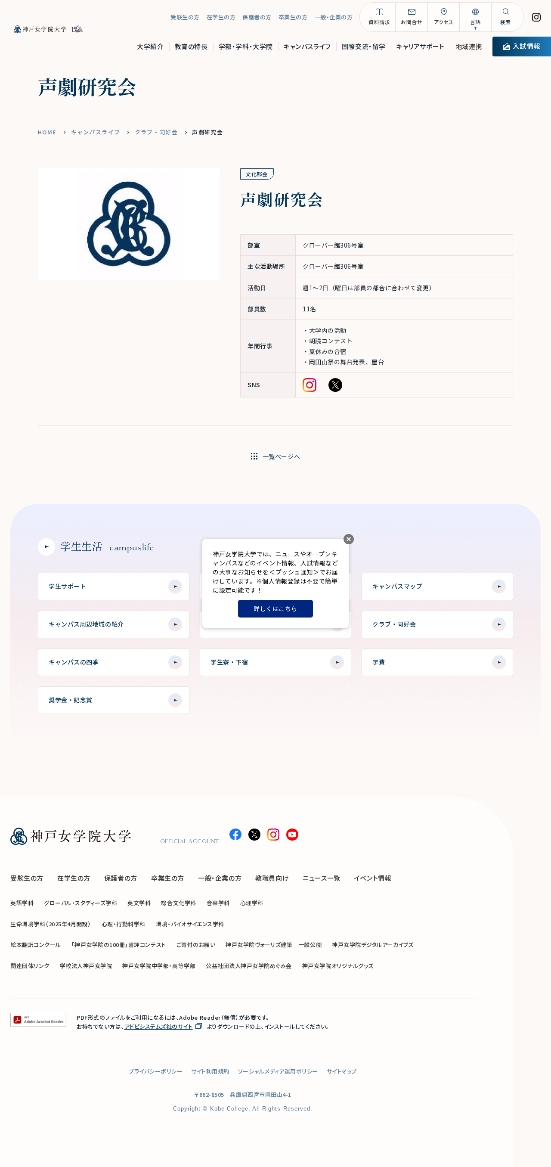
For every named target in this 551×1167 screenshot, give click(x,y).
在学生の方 (221, 17)
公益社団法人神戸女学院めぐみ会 (249, 966)
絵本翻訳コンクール (35, 944)
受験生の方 (185, 17)
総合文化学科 (178, 903)
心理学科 (251, 903)
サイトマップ (342, 1071)
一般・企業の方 (334, 17)
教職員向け (272, 877)
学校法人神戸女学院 (86, 966)
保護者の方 (257, 17)
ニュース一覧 (322, 877)
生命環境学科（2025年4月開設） (50, 924)
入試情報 (527, 45)
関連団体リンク (30, 966)
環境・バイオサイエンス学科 (190, 924)
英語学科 (22, 903)
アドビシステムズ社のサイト (158, 1026)
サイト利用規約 (210, 1071)
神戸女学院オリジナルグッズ (338, 966)
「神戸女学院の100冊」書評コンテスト (118, 944)
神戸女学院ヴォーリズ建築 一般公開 (274, 944)
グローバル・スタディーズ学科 (80, 903)
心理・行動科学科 (123, 924)
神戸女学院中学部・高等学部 (158, 966)
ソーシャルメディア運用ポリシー (278, 1071)
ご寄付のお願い (196, 944)
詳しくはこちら (275, 608)
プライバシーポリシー (156, 1071)
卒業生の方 (293, 17)
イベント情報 (373, 877)
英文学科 (139, 903)
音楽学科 (218, 903)
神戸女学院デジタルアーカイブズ (373, 944)
